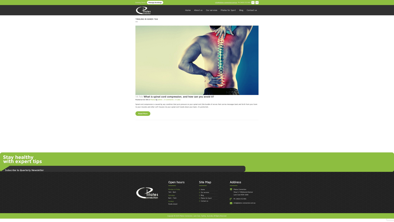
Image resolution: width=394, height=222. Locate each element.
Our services (205, 192)
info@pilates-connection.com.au (226, 2)
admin (160, 100)
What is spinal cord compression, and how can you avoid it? (179, 96)
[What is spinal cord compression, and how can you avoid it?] (197, 60)
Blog (202, 195)
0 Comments (169, 100)
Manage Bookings (155, 2)
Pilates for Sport (206, 198)
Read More (143, 113)
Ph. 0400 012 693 (240, 199)
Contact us (204, 201)
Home (203, 189)
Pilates (152, 100)
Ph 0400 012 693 (244, 2)
